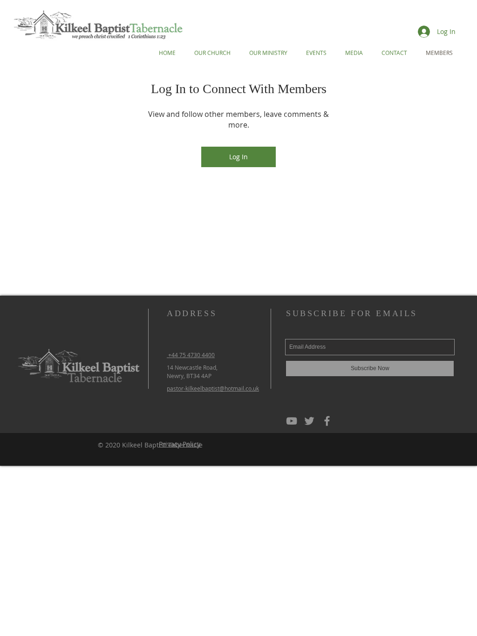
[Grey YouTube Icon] (291, 420)
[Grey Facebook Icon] (327, 420)
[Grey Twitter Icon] (309, 420)
